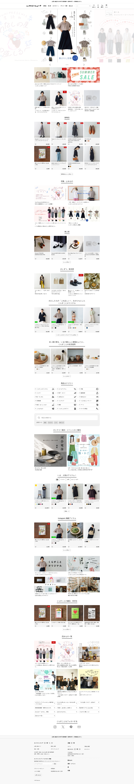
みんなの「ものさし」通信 (42, 711)
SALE (45, 422)
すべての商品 (84, 408)
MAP (83, 754)
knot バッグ (61, 422)
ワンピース (50, 422)
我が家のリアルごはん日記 (86, 707)
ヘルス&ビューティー (86, 400)
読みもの (70, 760)
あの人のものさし (61, 711)
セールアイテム (62, 389)
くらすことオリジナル (42, 389)
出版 (69, 770)
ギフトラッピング (55, 749)
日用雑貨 (38, 400)
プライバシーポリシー (39, 768)
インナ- (56, 422)
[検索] (89, 6)
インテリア (61, 400)
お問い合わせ (38, 775)
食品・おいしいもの (41, 404)
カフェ (69, 746)
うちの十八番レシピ (84, 711)
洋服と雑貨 (87, 746)
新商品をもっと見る (66, 174)
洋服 (82, 389)
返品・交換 (36, 749)
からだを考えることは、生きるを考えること (66, 703)
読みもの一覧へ (39, 715)
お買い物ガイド (37, 746)
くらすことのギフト (64, 408)
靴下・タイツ (62, 393)
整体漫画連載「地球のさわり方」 (43, 707)
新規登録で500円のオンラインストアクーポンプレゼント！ (47, 761)
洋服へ (66, 511)
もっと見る (66, 262)
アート (82, 404)
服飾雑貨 (83, 393)
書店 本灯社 (70, 749)
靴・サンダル (39, 396)
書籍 (60, 404)
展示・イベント (72, 763)
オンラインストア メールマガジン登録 (42, 758)
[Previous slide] (50, 65)
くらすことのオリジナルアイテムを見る (66, 335)
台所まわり (61, 396)
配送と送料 (53, 746)
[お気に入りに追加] (35, 144)
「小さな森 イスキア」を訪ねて (87, 702)
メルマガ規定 (37, 771)
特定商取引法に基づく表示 (57, 771)
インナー (38, 393)
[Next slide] (83, 65)
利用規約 (53, 768)
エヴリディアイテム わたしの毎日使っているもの (44, 703)
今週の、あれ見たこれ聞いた (64, 707)
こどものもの (39, 408)
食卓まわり (83, 396)
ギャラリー (87, 749)
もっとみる (66, 376)
